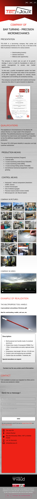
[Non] (34, 493)
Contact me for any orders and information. (18, 368)
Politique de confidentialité (21, 495)
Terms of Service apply (7, 424)
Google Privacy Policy (27, 423)
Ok (8, 495)
